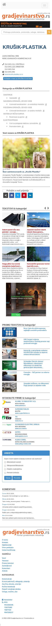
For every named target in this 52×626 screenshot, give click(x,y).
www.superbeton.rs (22, 413)
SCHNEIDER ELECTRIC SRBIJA (27, 424)
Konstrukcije (7, 579)
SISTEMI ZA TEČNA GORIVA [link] (13, 114)
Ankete (4, 571)
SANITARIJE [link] (7, 95)
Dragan (4, 504)
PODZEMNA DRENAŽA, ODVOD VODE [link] (17, 107)
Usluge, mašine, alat (9, 592)
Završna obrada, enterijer (11, 584)
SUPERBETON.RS (22, 409)
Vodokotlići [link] (13, 98)
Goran (4, 493)
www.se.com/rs (21, 428)
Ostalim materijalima (14, 469)
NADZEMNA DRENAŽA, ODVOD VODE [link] (17, 101)
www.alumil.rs (20, 405)
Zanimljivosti (7, 566)
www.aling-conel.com (23, 444)
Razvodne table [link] (15, 126)
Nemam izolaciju (13, 472)
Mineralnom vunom (14, 462)
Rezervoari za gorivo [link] (16, 117)
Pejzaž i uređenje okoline (11, 589)
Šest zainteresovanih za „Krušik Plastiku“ (21, 172)
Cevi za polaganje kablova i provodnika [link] (23, 123)
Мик (3, 515)
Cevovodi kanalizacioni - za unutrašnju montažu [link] (26, 104)
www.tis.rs (19, 421)
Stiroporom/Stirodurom (15, 466)
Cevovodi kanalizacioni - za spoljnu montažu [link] (25, 111)
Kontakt (5, 542)
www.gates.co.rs (21, 436)
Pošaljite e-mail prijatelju (18, 191)
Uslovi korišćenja (8, 550)
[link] (26, 16)
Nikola (4, 499)
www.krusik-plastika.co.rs (14, 74)
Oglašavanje (6, 545)
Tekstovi (5, 561)
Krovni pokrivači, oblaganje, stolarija (16, 581)
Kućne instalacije (8, 587)
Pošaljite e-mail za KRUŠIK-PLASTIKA (18, 79)
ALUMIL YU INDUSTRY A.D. (25, 401)
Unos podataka (7, 547)
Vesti (4, 558)
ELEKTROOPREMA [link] (10, 120)
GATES (17, 432)
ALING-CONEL (20, 440)
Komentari (8, 489)
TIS (16, 417)
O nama (5, 540)
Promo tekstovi (8, 563)
